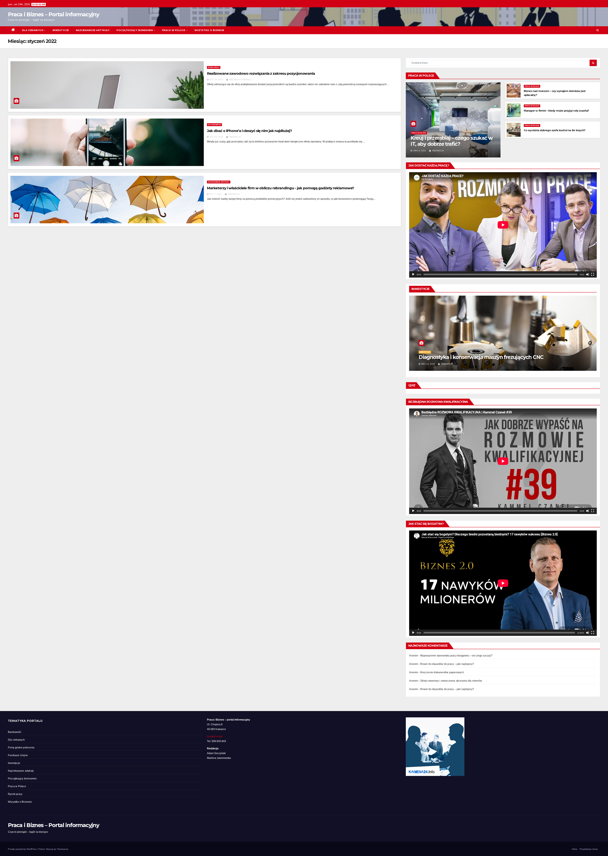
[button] (597, 30)
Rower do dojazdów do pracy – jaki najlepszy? (447, 664)
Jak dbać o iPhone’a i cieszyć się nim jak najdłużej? (249, 131)
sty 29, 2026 (428, 364)
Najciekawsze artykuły (93, 30)
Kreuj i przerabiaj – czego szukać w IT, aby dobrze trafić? (452, 141)
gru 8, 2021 (419, 151)
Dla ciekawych (32, 30)
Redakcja (235, 137)
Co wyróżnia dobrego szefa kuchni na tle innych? (554, 130)
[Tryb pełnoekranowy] (592, 274)
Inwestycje (61, 30)
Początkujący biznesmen (135, 30)
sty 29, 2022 (216, 79)
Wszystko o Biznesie (209, 30)
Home (574, 849)
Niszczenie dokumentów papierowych (442, 672)
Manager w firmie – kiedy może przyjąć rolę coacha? (556, 110)
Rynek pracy (213, 67)
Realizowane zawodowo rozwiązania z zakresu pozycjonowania (261, 73)
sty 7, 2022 (216, 194)
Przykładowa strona (589, 849)
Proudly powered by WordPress (22, 849)
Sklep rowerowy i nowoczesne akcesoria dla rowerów (451, 680)
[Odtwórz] (413, 274)
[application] (503, 225)
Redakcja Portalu (240, 79)
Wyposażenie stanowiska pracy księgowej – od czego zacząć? (456, 655)
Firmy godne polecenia (21, 747)
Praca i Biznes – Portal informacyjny (53, 14)
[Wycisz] (587, 274)
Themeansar (62, 849)
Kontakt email (214, 736)
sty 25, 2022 (216, 137)
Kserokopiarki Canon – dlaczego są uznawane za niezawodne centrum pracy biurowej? (502, 354)
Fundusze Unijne (18, 755)
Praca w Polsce (173, 30)
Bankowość (14, 732)
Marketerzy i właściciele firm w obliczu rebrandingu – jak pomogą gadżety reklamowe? (280, 188)
